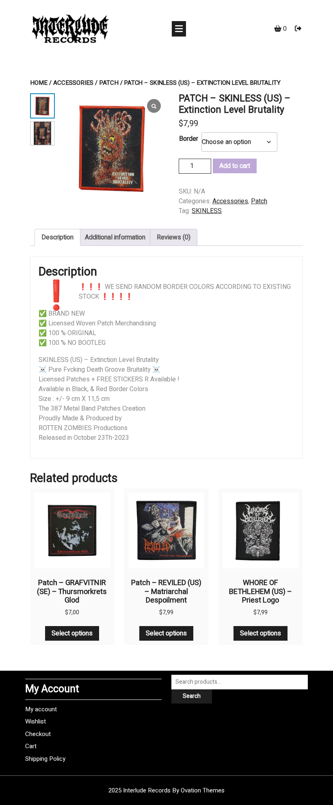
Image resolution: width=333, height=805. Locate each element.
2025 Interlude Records (166, 790)
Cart (31, 746)
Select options (72, 633)
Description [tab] (57, 237)
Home (39, 82)
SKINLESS (207, 211)
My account (41, 709)
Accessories (73, 82)
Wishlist (35, 721)
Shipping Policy (45, 758)
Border (188, 139)
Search (192, 696)
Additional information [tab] (115, 237)
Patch (109, 82)
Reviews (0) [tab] (173, 237)
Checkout (38, 734)
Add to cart (234, 166)
